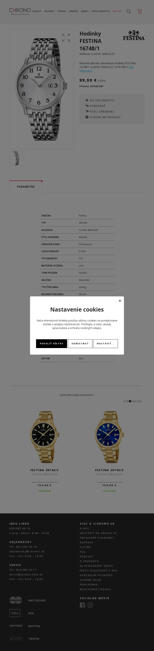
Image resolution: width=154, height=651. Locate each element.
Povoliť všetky (51, 343)
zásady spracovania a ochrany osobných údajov (81, 326)
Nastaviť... (105, 343)
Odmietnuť (80, 343)
